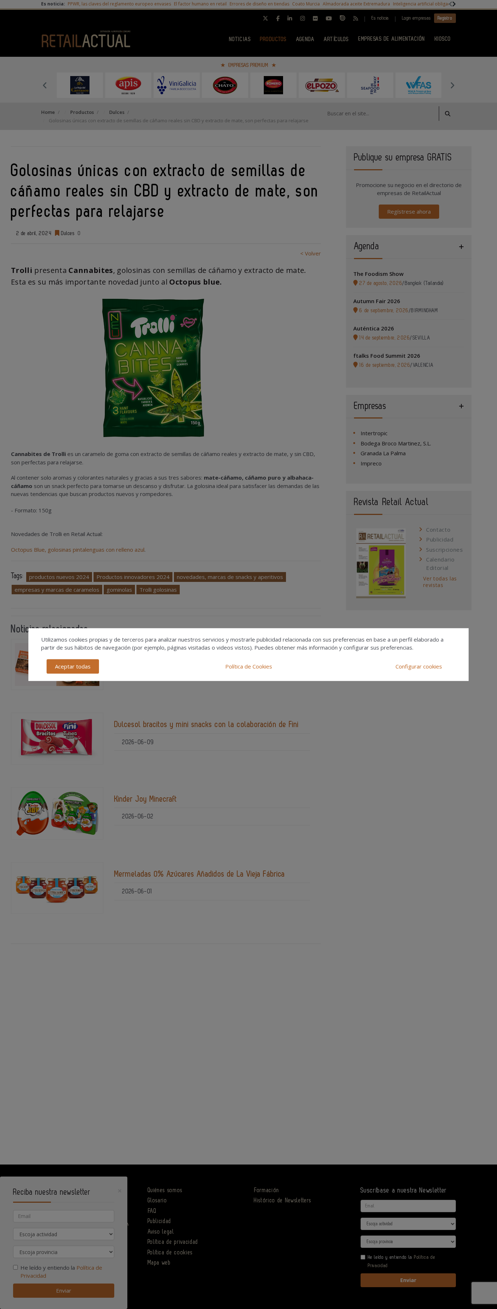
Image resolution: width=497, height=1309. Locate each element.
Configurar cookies (418, 666)
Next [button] (452, 85)
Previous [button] (44, 85)
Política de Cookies (248, 666)
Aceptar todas (73, 666)
